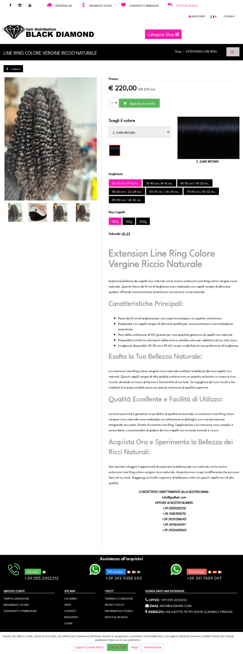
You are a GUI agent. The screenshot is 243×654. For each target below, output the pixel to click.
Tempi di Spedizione (16, 598)
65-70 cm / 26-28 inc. (164, 191)
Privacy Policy (115, 604)
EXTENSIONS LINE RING (201, 51)
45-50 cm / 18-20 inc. (194, 183)
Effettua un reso (187, 5)
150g (129, 221)
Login (228, 16)
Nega (134, 647)
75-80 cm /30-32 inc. (201, 191)
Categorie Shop (161, 34)
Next (105, 139)
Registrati (198, 16)
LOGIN (68, 623)
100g (115, 221)
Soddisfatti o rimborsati (20, 610)
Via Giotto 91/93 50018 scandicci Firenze (199, 611)
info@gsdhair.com (176, 605)
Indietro (15, 68)
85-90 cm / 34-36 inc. (127, 199)
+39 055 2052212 (173, 599)
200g (143, 221)
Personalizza (152, 647)
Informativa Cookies (119, 610)
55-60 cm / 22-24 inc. (127, 191)
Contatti (70, 610)
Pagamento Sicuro (16, 604)
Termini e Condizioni (119, 598)
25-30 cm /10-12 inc (125, 183)
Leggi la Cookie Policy (89, 647)
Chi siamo (70, 598)
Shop (178, 51)
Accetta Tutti (117, 647)
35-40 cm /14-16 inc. (159, 183)
